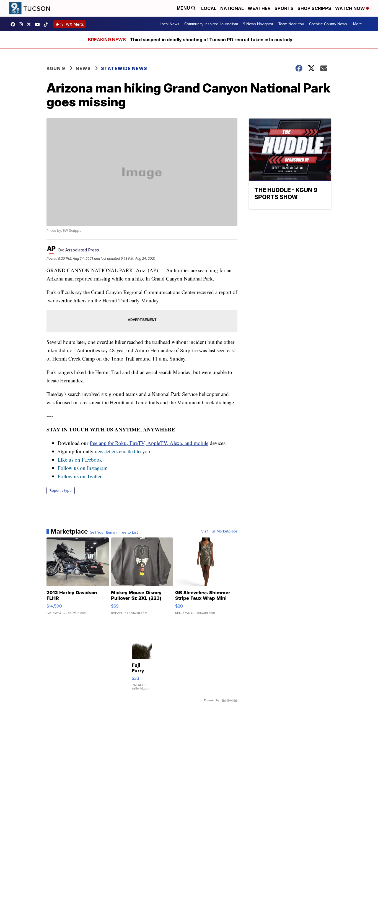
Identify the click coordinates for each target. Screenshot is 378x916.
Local (208, 8)
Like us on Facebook (80, 459)
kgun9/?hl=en (22, 24)
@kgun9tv (47, 24)
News (83, 68)
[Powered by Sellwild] (229, 700)
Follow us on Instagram (83, 467)
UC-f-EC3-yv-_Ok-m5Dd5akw (39, 24)
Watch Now (350, 8)
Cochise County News (328, 24)
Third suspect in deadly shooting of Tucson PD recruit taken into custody (211, 39)
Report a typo (61, 490)
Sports (284, 8)
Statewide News (124, 68)
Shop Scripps (314, 8)
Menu (184, 8)
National (232, 8)
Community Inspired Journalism (211, 24)
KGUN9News (14, 24)
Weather (259, 8)
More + (359, 24)
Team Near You (291, 24)
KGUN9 (30, 24)
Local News (169, 24)
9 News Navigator (258, 24)
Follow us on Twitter (80, 476)
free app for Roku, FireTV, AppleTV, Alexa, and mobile (149, 442)
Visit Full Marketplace (219, 531)
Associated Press (82, 250)
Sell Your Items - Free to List (114, 532)
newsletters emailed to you (122, 451)
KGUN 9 (55, 68)
